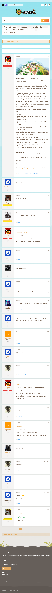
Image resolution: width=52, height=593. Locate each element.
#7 (48, 265)
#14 (48, 381)
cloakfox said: (19, 284)
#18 (48, 477)
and (22, 374)
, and (25, 455)
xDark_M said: (19, 513)
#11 (48, 331)
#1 (48, 56)
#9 (48, 300)
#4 (48, 212)
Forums (4, 576)
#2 (48, 180)
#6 (48, 250)
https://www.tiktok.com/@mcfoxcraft (25, 168)
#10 (48, 316)
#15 (48, 407)
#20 (48, 509)
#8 (48, 281)
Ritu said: (18, 384)
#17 (48, 461)
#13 (48, 365)
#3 (48, 195)
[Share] (45, 56)
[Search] (42, 5)
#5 (48, 229)
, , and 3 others (27, 173)
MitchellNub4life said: (21, 232)
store (4, 579)
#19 (48, 492)
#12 (48, 349)
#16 (48, 422)
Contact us (5, 581)
